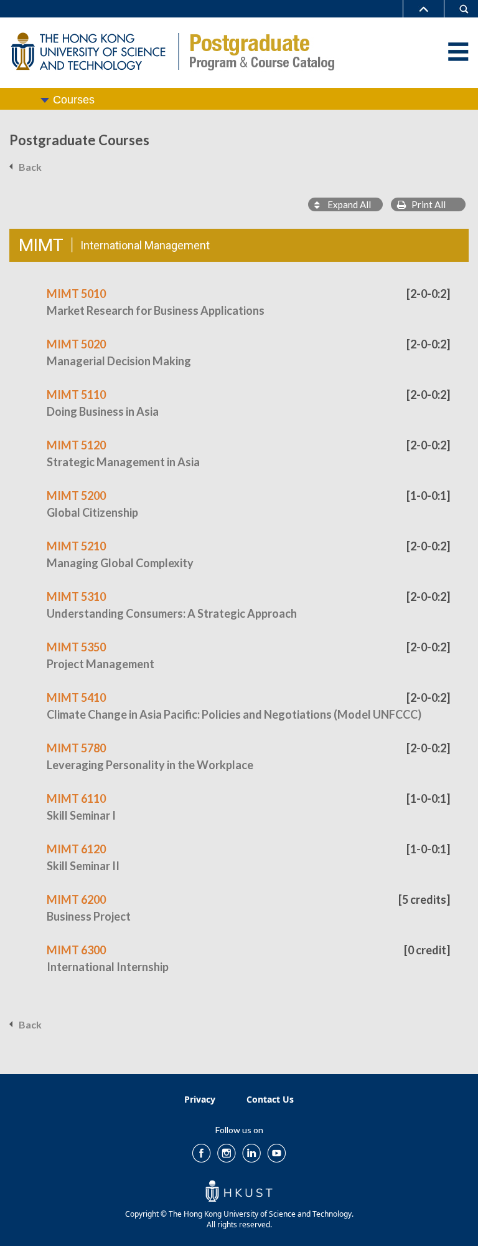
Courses (74, 99)
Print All (426, 204)
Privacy (199, 1099)
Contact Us (270, 1099)
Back (30, 167)
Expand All (345, 204)
